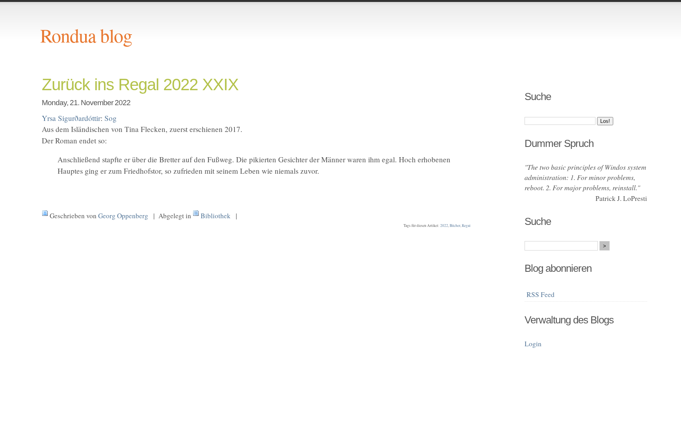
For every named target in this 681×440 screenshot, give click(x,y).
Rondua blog (86, 35)
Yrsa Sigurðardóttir (71, 118)
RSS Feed (540, 294)
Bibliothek (216, 215)
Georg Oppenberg (123, 215)
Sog (110, 118)
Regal (466, 225)
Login (533, 343)
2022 (444, 225)
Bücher (455, 225)
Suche (538, 96)
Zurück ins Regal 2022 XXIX (140, 84)
